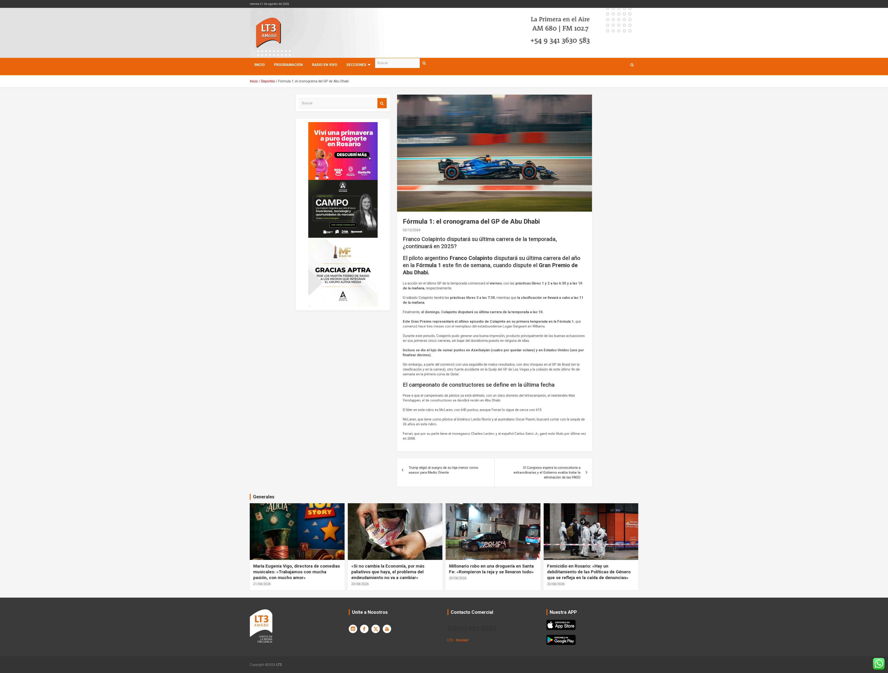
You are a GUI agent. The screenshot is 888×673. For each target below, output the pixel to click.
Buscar (424, 63)
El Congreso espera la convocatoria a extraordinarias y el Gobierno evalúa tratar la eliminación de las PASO (547, 472)
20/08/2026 (360, 584)
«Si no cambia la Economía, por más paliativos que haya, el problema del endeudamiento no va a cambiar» (387, 571)
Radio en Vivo (324, 65)
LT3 (279, 665)
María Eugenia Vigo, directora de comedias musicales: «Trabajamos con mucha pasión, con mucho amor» (296, 571)
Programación (288, 65)
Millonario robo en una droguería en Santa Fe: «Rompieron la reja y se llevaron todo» (491, 568)
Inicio (259, 65)
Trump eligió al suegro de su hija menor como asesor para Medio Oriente (443, 470)
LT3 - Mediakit (458, 640)
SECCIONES (356, 65)
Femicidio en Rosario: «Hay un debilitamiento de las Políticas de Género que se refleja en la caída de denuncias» (589, 571)
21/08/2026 (262, 584)
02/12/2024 (411, 230)
